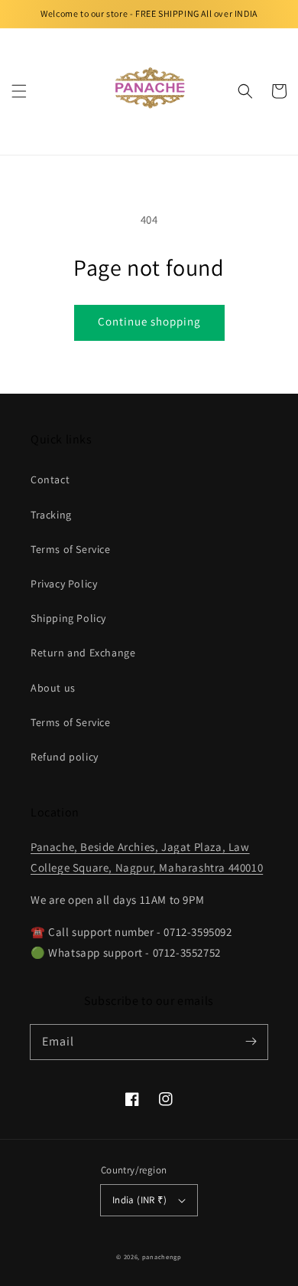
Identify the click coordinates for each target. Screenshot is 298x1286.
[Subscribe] (250, 1042)
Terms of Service (71, 549)
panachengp (162, 1256)
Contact (50, 479)
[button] (19, 91)
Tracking (51, 515)
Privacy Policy (64, 584)
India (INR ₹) (139, 1199)
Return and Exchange (83, 652)
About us (53, 688)
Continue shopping (149, 321)
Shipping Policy (68, 618)
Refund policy (65, 757)
